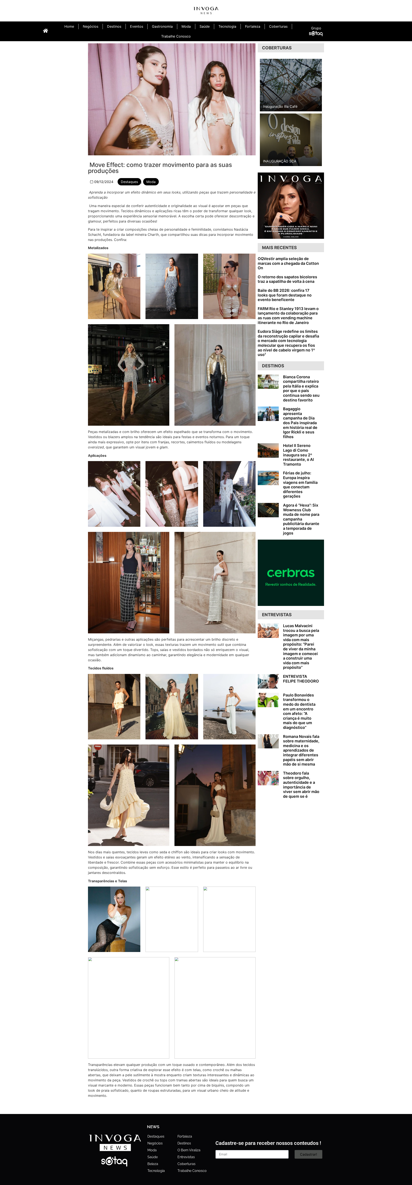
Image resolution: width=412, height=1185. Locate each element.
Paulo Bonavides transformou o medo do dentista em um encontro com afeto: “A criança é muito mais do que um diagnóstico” (299, 711)
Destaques (129, 182)
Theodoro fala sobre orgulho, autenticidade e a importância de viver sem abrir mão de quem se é (301, 785)
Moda (186, 26)
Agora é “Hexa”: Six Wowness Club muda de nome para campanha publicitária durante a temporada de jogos (301, 519)
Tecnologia (227, 26)
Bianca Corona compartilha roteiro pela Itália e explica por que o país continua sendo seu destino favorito (301, 388)
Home (69, 26)
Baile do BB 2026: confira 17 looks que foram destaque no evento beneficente (285, 295)
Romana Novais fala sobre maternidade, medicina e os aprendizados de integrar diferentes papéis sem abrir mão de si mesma (301, 750)
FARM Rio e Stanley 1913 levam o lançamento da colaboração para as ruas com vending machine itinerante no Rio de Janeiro (288, 315)
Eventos (136, 26)
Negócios (90, 26)
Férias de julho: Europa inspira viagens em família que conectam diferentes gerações (300, 484)
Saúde (205, 26)
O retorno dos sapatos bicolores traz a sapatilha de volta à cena (287, 279)
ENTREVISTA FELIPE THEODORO (301, 678)
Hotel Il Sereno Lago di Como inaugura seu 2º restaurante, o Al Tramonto (298, 454)
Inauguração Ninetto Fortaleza (287, 106)
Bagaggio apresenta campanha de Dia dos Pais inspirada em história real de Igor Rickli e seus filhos (300, 423)
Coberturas (278, 26)
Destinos (114, 26)
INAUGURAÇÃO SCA (279, 161)
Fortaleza (252, 26)
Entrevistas (186, 1157)
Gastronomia (162, 26)
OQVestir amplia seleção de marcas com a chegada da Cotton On (288, 263)
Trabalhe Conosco (176, 36)
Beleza (152, 1164)
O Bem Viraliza (188, 1150)
